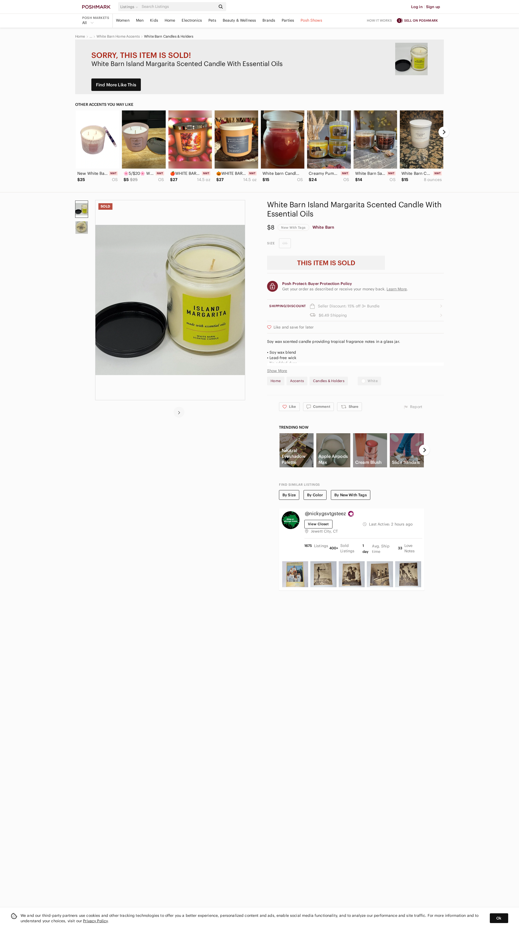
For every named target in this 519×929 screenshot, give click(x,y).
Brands (268, 20)
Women (122, 20)
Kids (154, 20)
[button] (130, 6)
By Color (315, 495)
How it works (379, 20)
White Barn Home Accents (118, 36)
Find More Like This (116, 84)
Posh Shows (311, 20)
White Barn (323, 227)
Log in (417, 6)
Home (170, 20)
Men (140, 20)
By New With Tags (350, 495)
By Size (289, 495)
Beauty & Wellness (239, 20)
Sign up (433, 6)
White (373, 381)
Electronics (192, 20)
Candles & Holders (328, 381)
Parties (288, 20)
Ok (498, 918)
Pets (212, 20)
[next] (443, 132)
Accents (297, 381)
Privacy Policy (95, 920)
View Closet (318, 524)
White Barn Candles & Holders (168, 36)
